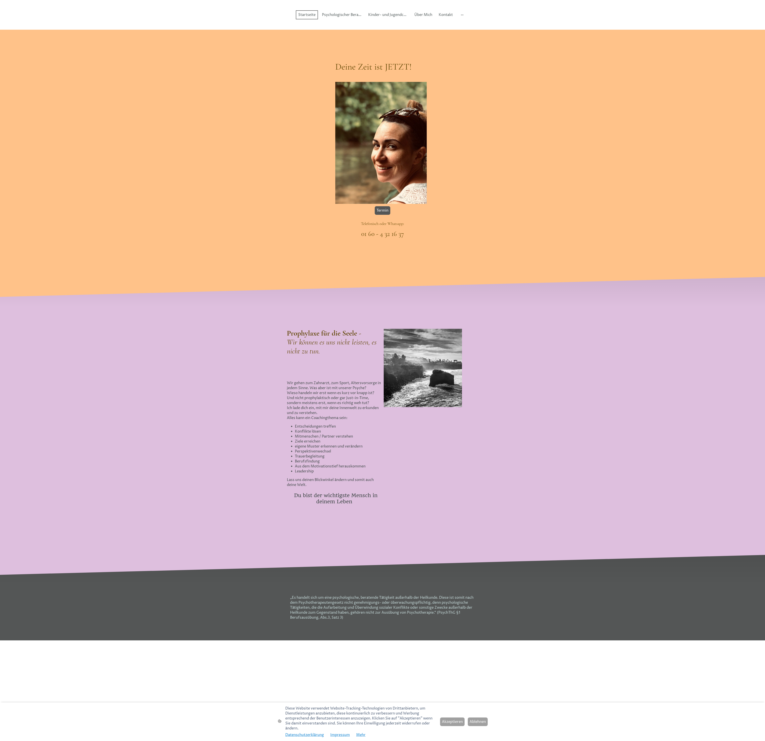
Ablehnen (478, 721)
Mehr (361, 734)
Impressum (340, 734)
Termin (382, 210)
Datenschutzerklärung (304, 734)
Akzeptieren (452, 721)
